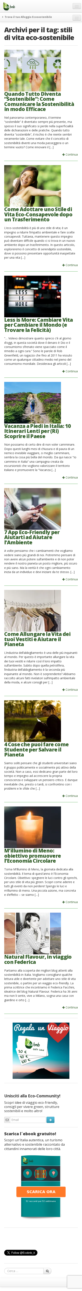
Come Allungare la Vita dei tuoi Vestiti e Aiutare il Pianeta (37, 639)
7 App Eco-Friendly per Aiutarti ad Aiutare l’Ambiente (32, 537)
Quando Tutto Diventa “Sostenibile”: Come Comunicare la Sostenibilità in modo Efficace (39, 101)
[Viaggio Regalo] (41, 1050)
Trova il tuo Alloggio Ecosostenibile (28, 17)
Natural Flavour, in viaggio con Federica (38, 959)
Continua (71, 154)
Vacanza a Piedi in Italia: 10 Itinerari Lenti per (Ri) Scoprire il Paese (37, 431)
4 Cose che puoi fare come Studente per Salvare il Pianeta (36, 749)
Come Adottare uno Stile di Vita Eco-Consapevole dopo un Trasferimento (38, 214)
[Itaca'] (41, 1187)
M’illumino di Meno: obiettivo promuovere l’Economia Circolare (32, 855)
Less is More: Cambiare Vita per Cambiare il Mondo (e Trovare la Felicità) (38, 324)
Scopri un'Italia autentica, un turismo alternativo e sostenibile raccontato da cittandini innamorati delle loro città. (34, 1144)
